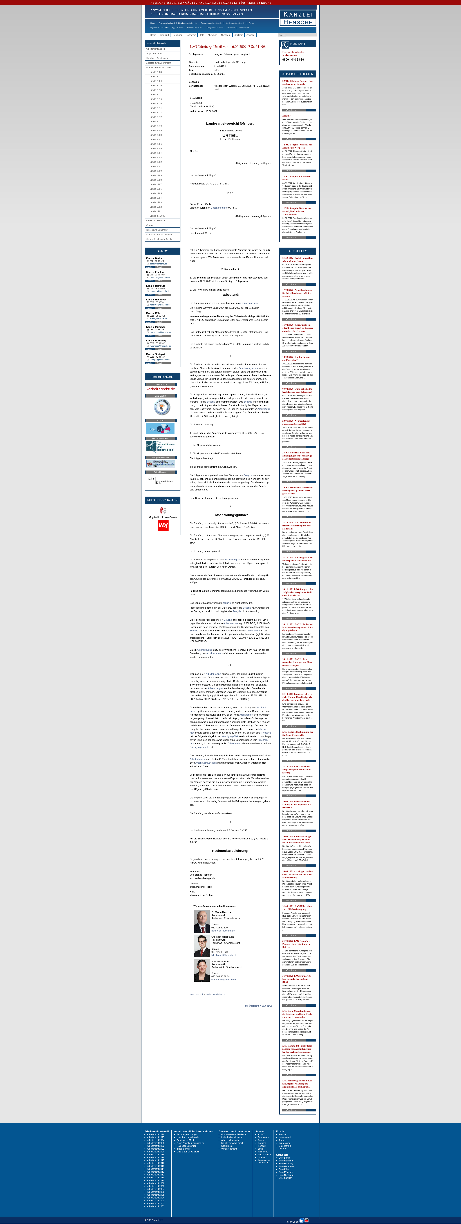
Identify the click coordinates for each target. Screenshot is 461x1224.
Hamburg (177, 35)
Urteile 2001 (156, 166)
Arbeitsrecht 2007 (155, 1189)
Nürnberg (225, 35)
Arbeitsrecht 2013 (155, 1172)
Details (159, 267)
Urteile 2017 (156, 94)
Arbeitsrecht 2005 (155, 1195)
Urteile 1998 (156, 180)
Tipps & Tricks (177, 28)
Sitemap (262, 1157)
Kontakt (261, 1146)
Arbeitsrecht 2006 (155, 1192)
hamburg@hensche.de (160, 291)
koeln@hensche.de (158, 318)
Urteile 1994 (156, 198)
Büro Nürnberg (286, 1175)
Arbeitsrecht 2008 (155, 1186)
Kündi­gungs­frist (230, 736)
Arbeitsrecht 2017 (155, 1160)
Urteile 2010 (156, 126)
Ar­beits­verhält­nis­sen (206, 762)
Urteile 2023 (156, 72)
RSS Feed (263, 1151)
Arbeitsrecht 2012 (155, 1174)
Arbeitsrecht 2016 (155, 1163)
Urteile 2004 (156, 153)
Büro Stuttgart (285, 1178)
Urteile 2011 (156, 121)
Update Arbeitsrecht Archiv (159, 239)
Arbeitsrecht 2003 (155, 1200)
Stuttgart (238, 35)
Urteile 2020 (156, 81)
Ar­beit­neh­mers (213, 653)
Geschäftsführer (219, 207)
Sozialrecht (226, 1146)
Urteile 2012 (156, 117)
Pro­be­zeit (266, 732)
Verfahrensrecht (229, 1149)
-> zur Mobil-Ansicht (156, 43)
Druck (261, 1140)
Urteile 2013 (156, 112)
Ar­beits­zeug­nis (232, 559)
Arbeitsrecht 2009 (155, 1183)
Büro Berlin (284, 1158)
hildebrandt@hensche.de (224, 955)
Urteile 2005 (156, 148)
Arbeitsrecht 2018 (155, 1157)
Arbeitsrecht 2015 (155, 1166)
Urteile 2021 (156, 76)
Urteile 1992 (156, 207)
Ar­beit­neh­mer (231, 623)
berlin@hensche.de (158, 264)
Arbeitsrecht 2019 (155, 1154)
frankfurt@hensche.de (160, 277)
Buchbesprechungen (187, 1134)
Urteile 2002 (156, 162)
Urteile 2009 (156, 130)
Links (260, 1149)
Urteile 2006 (156, 144)
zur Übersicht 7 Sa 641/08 (258, 1005)
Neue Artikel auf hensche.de (190, 1143)
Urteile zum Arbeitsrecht (235, 23)
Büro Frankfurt (286, 1160)
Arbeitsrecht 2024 (155, 1140)
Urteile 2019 (156, 85)
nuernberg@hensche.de (160, 346)
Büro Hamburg (286, 1163)
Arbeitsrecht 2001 (155, 1206)
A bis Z (261, 1134)
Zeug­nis (211, 401)
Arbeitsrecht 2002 (155, 1203)
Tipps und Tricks (154, 53)
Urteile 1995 (156, 193)
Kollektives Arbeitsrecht (232, 1143)
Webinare (231, 28)
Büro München (286, 1172)
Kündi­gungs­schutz (199, 747)
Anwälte (250, 35)
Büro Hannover (286, 1166)
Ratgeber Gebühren (215, 28)
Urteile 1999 (156, 175)
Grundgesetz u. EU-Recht (233, 1134)
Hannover (191, 35)
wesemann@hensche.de (224, 979)
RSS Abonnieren (154, 1220)
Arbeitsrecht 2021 (155, 1149)
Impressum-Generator (159, 28)
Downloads (263, 1137)
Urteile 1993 (156, 202)
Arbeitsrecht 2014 (155, 1169)
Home (152, 23)
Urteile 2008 (156, 135)
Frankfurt (164, 35)
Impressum (284, 1143)
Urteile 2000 (156, 171)
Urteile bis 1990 (157, 216)
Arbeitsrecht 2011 (155, 1177)
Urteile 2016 (156, 99)
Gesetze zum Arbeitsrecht (211, 23)
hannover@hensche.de (160, 305)
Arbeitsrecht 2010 (155, 1180)
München (212, 35)
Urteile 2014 (156, 108)
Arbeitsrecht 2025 (155, 1137)
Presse (251, 23)
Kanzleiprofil (244, 28)
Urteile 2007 (156, 139)
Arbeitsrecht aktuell (167, 23)
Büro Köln (284, 1169)
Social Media (264, 1154)
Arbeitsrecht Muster (195, 28)
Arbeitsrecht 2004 (155, 1197)
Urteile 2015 (156, 103)
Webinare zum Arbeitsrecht (159, 234)
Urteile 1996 (156, 189)
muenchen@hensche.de (160, 332)
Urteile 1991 (156, 211)
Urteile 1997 (156, 184)
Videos (149, 225)
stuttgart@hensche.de (159, 359)
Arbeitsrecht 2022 (155, 1146)
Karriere (262, 1143)
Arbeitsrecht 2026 (155, 1134)
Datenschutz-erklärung (285, 1147)
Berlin (153, 35)
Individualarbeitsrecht (231, 1137)
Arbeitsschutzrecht (230, 1140)
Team (281, 1140)
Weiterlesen (291, 110)
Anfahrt (149, 267)
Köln (202, 35)
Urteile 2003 (156, 157)
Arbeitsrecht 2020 (155, 1151)
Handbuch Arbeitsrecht (187, 23)
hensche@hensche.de (223, 930)
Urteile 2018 (156, 90)
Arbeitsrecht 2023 (155, 1143)
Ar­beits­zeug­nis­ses (249, 303)
